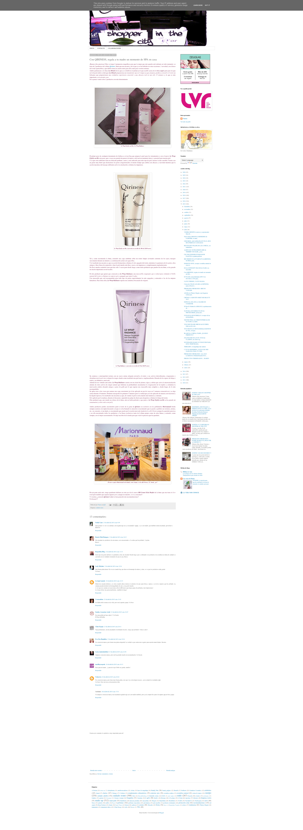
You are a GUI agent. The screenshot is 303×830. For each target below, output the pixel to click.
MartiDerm (123, 801)
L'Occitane (172, 798)
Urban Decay (117, 807)
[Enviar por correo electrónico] (114, 505)
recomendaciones (199, 803)
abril (185, 229)
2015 (184, 204)
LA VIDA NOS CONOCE (191, 493)
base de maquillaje (143, 790)
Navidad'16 (188, 801)
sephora (134, 805)
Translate (194, 163)
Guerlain (139, 798)
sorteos (184, 805)
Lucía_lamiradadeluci (101, 652)
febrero (186, 365)
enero (186, 367)
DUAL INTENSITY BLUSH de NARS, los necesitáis (196, 268)
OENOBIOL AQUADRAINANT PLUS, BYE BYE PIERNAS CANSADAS (197, 242)
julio (185, 221)
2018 (184, 195)
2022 (184, 184)
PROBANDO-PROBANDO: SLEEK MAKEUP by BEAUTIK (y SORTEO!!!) (201, 440)
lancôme (187, 798)
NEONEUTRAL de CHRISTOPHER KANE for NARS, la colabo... (197, 320)
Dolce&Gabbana (142, 796)
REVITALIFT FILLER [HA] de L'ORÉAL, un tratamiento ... (197, 246)
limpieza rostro (206, 798)
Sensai (127, 805)
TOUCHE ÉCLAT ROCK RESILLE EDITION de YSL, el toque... (197, 329)
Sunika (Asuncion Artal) (102, 612)
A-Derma (94, 790)
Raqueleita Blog (100, 552)
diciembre (187, 206)
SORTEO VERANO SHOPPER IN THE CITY (201, 393)
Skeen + (165, 805)
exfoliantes (206, 796)
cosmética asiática (169, 793)
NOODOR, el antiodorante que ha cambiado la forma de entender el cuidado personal (201, 482)
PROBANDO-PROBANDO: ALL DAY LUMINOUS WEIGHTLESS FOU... (195, 354)
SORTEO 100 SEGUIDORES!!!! (201, 453)
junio (185, 224)
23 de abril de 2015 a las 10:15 (118, 537)
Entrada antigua (170, 770)
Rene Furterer (102, 805)
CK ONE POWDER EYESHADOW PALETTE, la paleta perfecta (194, 255)
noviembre (187, 209)
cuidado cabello (102, 796)
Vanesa (185, 119)
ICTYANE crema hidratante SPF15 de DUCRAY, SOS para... (195, 277)
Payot (113, 803)
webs (125, 807)
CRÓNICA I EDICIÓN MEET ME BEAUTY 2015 (197, 298)
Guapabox (130, 798)
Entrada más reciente (96, 770)
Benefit (176, 790)
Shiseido (150, 805)
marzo (186, 362)
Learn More (198, 5)
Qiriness (112, 66)
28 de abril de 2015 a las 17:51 (110, 691)
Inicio (134, 770)
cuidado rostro (99, 508)
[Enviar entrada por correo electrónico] (110, 505)
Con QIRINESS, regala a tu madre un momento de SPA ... (197, 273)
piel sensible (156, 803)
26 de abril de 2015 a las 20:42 (110, 677)
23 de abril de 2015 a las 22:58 (117, 652)
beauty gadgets (166, 790)
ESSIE (163, 796)
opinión (100, 803)
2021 (184, 186)
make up (99, 800)
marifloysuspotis (100, 664)
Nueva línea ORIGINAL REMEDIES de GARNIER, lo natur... (195, 237)
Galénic (94, 798)
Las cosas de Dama (189, 479)
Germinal (108, 798)
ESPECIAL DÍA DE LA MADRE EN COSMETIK (195, 302)
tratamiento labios (106, 807)
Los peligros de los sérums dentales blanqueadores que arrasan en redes (192, 474)
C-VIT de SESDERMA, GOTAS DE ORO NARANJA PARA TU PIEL (196, 350)
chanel (98, 793)
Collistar (122, 793)
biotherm (183, 790)
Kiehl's (156, 798)
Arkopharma (110, 790)
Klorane (163, 798)
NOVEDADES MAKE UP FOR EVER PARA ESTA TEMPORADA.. (197, 343)
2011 (184, 380)
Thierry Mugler (204, 805)
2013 (184, 374)
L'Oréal (180, 798)
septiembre (187, 215)
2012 (184, 377)
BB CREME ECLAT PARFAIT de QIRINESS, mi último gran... (197, 259)
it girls (147, 798)
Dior (133, 796)
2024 (184, 178)
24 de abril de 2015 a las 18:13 (114, 664)
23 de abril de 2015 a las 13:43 (112, 599)
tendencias (192, 805)
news (206, 800)
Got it (207, 5)
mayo (186, 227)
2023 (184, 181)
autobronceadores (123, 790)
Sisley (158, 805)
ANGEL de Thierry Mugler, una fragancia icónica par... (196, 294)
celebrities (207, 790)
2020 (184, 189)
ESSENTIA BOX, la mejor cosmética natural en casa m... (197, 264)
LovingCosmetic (100, 581)
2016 (184, 201)
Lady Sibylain (99, 566)
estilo (179, 795)
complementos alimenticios (137, 793)
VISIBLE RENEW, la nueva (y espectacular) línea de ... (196, 233)
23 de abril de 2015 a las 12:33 (114, 581)
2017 (184, 198)
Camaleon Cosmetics (195, 790)
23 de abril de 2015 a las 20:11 (112, 626)
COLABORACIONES (114, 48)
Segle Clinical (119, 805)
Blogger (161, 813)
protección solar (184, 803)
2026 (184, 172)
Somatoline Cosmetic (174, 805)
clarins (105, 793)
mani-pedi (112, 800)
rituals (110, 805)
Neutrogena (198, 801)
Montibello (172, 801)
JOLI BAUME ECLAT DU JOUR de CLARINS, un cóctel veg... (194, 338)
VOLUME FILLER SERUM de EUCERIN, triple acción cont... (196, 325)
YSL (138, 807)
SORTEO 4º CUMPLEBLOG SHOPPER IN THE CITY (200, 425)
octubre (186, 212)
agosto (186, 218)
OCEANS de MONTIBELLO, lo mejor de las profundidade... (197, 316)
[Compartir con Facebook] (121, 505)
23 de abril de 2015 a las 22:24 (116, 639)
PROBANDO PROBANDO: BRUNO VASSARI (195, 289)
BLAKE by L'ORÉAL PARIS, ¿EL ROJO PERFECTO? (196, 334)
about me (102, 790)
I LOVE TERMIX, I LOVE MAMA (194, 281)
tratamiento (95, 807)
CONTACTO (101, 48)
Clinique (114, 793)
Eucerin (190, 796)
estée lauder (171, 796)
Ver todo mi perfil (185, 122)
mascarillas (146, 801)
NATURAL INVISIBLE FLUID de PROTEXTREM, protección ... (194, 311)
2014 (184, 371)
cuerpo (208, 792)
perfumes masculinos (134, 803)
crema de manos (197, 793)
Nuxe (93, 803)
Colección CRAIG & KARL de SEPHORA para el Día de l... (196, 285)
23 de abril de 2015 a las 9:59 (111, 522)
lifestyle (195, 798)
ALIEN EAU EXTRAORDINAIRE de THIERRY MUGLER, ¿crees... (195, 250)
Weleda (132, 807)
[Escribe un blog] (116, 505)
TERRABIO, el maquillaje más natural (195, 347)
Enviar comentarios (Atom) (105, 774)
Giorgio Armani (118, 798)
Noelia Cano (99, 523)
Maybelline (162, 801)
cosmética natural (183, 793)
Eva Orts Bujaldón (101, 639)
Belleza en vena (187, 472)
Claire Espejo (99, 627)
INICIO (92, 48)
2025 (184, 175)
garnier (101, 798)
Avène (132, 790)
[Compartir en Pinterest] (123, 505)
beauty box (154, 790)
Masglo (154, 801)
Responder (98, 530)
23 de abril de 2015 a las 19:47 (119, 612)
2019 (184, 192)
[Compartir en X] (118, 505)
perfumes (120, 803)
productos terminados (169, 803)
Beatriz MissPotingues (102, 537)
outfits (107, 803)
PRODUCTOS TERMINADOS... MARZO (196, 358)
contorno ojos (155, 793)
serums (141, 805)
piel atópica (147, 803)
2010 (184, 383)
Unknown (98, 677)
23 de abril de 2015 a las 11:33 (114, 552)
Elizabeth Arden (153, 796)
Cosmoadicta (99, 599)
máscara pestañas (134, 801)
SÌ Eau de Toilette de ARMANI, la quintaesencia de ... (197, 307)
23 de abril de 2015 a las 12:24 (113, 566)
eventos (198, 796)
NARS (180, 801)
